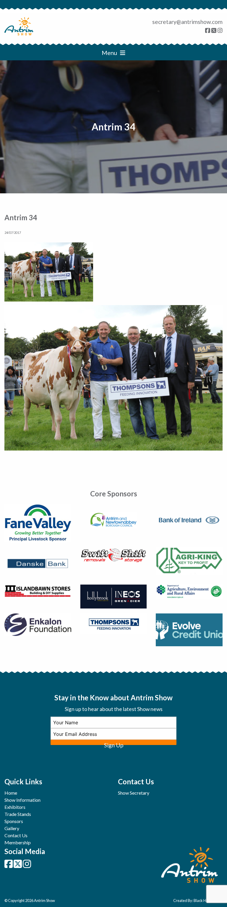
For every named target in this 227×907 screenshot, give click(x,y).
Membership (17, 842)
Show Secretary (133, 793)
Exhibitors (14, 807)
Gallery (11, 828)
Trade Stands (17, 814)
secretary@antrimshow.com (187, 21)
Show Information (22, 800)
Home (10, 793)
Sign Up (113, 743)
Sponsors (13, 821)
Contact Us (15, 835)
